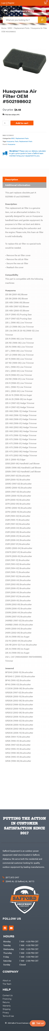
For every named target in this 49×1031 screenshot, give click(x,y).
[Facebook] (5, 928)
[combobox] (20, 20)
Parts (16, 141)
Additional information (17, 184)
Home (3, 28)
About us (7, 980)
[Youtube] (11, 928)
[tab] (24, 179)
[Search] (42, 20)
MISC (10, 28)
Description (11, 179)
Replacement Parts (21, 28)
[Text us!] (37, 1024)
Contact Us (8, 995)
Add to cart (22, 123)
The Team (7, 983)
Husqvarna (10, 141)
